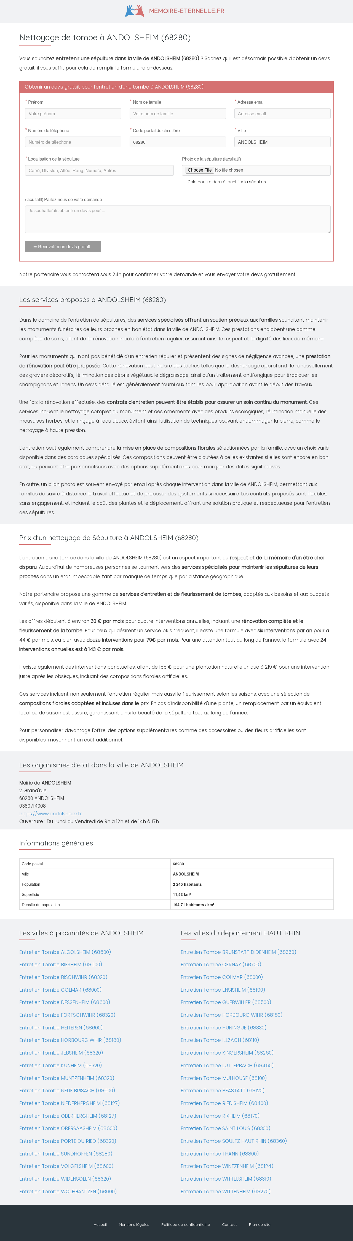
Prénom (34, 102)
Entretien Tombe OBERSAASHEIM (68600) (68, 1128)
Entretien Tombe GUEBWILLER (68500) (226, 1002)
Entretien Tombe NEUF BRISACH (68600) (67, 1090)
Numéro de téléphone (47, 130)
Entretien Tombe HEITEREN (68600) (61, 1027)
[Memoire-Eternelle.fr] (176, 10)
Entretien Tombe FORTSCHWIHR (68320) (67, 1015)
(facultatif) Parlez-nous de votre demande (63, 199)
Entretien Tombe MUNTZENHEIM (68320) (66, 1078)
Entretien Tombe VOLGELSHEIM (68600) (66, 1166)
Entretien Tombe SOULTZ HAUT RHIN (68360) (234, 1141)
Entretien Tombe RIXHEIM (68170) (220, 1115)
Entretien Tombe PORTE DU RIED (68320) (67, 1141)
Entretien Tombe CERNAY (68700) (221, 964)
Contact (229, 1224)
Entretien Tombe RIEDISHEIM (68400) (224, 1103)
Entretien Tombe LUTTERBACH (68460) (227, 1065)
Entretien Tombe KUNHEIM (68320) (60, 1065)
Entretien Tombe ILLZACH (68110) (220, 1040)
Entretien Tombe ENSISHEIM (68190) (223, 989)
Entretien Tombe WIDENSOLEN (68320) (65, 1178)
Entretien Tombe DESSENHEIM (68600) (64, 1002)
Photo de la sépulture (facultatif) (211, 159)
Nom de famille (145, 102)
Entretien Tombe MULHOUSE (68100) (224, 1078)
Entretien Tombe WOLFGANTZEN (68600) (68, 1191)
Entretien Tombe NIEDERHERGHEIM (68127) (69, 1103)
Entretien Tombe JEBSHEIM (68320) (61, 1052)
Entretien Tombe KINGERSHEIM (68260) (227, 1052)
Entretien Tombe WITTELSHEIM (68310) (226, 1178)
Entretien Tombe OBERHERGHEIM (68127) (67, 1115)
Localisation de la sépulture (52, 159)
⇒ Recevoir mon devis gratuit (61, 246)
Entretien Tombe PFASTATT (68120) (223, 1090)
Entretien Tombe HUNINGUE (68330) (224, 1027)
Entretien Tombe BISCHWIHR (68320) (63, 977)
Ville (240, 130)
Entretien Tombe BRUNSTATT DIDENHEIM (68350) (238, 952)
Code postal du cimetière (155, 130)
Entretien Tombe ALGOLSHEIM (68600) (65, 952)
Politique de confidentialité (185, 1224)
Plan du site (259, 1224)
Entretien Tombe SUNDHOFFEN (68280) (66, 1153)
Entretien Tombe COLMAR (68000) (60, 989)
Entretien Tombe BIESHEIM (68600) (60, 964)
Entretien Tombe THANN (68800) (220, 1153)
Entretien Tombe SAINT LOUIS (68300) (226, 1128)
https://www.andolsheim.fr (50, 813)
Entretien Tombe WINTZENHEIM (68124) (227, 1166)
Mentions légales (134, 1224)
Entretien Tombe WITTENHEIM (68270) (226, 1191)
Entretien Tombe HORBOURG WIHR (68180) (70, 1040)
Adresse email (249, 102)
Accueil (100, 1224)
